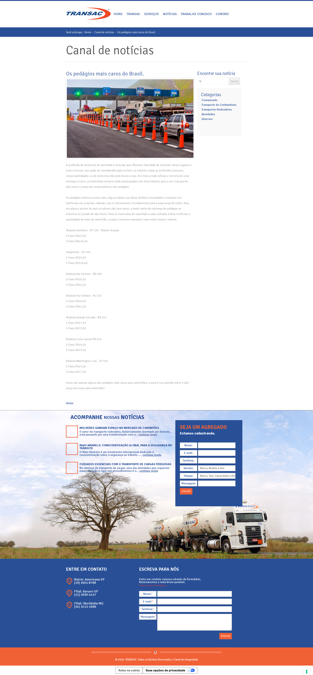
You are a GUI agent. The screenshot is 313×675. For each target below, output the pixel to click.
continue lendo (147, 434)
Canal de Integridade (186, 659)
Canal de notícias (104, 32)
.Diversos (206, 119)
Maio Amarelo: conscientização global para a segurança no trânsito (126, 447)
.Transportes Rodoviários (216, 109)
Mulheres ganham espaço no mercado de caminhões (119, 428)
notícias (170, 14)
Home (87, 32)
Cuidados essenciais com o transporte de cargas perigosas (125, 464)
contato (222, 14)
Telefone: (188, 460)
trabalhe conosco (196, 14)
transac (133, 14)
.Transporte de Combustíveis (218, 105)
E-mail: (188, 453)
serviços (151, 14)
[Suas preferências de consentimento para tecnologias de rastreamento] (306, 671)
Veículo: (188, 468)
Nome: (188, 445)
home (118, 14)
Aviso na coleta (129, 670)
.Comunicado (209, 100)
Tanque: (188, 476)
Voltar (70, 403)
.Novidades (208, 114)
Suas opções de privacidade (165, 670)
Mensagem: (188, 483)
